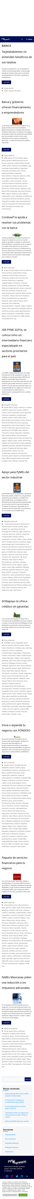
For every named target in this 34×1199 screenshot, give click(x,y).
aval (12, 529)
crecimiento (11, 655)
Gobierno (23, 176)
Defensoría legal (7, 288)
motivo (16, 691)
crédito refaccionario (20, 418)
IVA (10, 557)
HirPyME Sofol (11, 552)
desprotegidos (16, 783)
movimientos (23, 943)
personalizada (22, 696)
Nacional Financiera (24, 191)
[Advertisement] (17, 18)
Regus (24, 1059)
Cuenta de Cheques (19, 918)
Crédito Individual (8, 658)
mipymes (17, 306)
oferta (4, 948)
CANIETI (25, 410)
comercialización (7, 778)
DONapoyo (12, 663)
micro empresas (14, 303)
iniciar (12, 181)
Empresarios (9, 1152)
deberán (27, 658)
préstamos (25, 699)
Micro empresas (9, 268)
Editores (19, 1169)
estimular (19, 788)
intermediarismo (21, 808)
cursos (9, 783)
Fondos (8, 549)
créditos (16, 658)
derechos (16, 288)
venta (27, 963)
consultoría (5, 1036)
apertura (9, 908)
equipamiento (6, 425)
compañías (19, 280)
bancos (4, 648)
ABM (5, 158)
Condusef (24, 283)
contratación (6, 539)
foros (8, 798)
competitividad (18, 163)
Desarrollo (12, 661)
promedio (12, 953)
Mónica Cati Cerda (14, 1054)
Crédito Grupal (26, 655)
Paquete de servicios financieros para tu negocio (14, 863)
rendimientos (16, 956)
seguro (4, 316)
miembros (16, 562)
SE (18, 580)
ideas (3, 178)
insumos (12, 808)
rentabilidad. (19, 314)
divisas (18, 920)
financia (9, 793)
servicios (23, 582)
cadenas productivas (13, 773)
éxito (19, 171)
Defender (26, 286)
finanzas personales (8, 293)
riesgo (15, 841)
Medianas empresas (11, 1147)
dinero (9, 166)
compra (28, 913)
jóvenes (16, 189)
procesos (19, 951)
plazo (3, 572)
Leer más (6, 82)
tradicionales (6, 714)
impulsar (17, 671)
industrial (11, 554)
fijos (3, 668)
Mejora (15, 816)
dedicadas (5, 661)
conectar (26, 163)
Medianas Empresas (10, 1029)
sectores (26, 841)
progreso (22, 834)
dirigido (9, 542)
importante (10, 671)
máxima (9, 678)
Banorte (9, 161)
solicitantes (16, 844)
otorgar (15, 829)
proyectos (19, 836)
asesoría (22, 270)
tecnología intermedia (12, 206)
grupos (14, 668)
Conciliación (16, 283)
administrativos (23, 905)
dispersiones (11, 920)
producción (5, 701)
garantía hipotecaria (22, 428)
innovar (24, 181)
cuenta (10, 918)
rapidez (9, 956)
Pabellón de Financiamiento (11, 443)
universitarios (6, 209)
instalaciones (23, 806)
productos (5, 953)
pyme (18, 201)
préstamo (19, 699)
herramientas (6, 803)
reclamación (11, 314)
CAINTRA (5, 410)
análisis (18, 768)
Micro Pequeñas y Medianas (11, 821)
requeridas (14, 706)
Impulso (22, 178)
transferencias (13, 963)
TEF (3, 963)
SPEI (6, 961)
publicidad (28, 1056)
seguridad (9, 958)
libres (22, 933)
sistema (22, 709)
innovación (17, 181)
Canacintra (12, 410)
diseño (29, 661)
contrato (19, 286)
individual (25, 803)
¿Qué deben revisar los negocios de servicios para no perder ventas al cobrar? (16, 1115)
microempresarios (8, 306)
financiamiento (7, 176)
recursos (4, 204)
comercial (12, 534)
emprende (5, 168)
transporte (13, 846)
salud (29, 1062)
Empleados (12, 923)
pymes (4, 314)
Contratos (25, 780)
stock (11, 961)
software (15, 461)
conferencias (12, 286)
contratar (27, 915)
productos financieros (23, 701)
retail (24, 1062)
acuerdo (11, 270)
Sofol (10, 461)
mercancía (27, 816)
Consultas (20, 915)
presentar (12, 699)
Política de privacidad (11, 1166)
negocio (8, 194)
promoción (5, 836)
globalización (6, 430)
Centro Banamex (25, 413)
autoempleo (22, 770)
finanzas (4, 1041)
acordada (7, 643)
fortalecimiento (16, 798)
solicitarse (13, 588)
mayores (15, 678)
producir (27, 199)
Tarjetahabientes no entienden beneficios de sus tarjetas (17, 57)
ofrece (25, 694)
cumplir (24, 539)
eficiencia (15, 166)
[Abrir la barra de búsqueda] (22, 39)
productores (14, 834)
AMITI (11, 407)
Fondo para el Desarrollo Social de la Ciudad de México (16, 795)
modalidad (5, 691)
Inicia (3, 806)
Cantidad (17, 648)
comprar (4, 780)
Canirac (4, 413)
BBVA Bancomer (17, 161)
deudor (30, 539)
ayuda (15, 273)
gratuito (21, 925)
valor (18, 846)
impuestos (17, 928)
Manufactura (19, 1044)
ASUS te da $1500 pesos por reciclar (17, 1121)
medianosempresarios (9, 1049)
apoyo (25, 158)
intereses (5, 557)
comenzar (10, 163)
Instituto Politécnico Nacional (11, 183)
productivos (5, 834)
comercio (12, 650)
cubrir (22, 658)
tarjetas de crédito (15, 91)
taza (22, 711)
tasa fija (21, 461)
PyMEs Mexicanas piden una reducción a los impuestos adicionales (16, 982)
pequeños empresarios (23, 446)
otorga (29, 694)
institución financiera (22, 296)
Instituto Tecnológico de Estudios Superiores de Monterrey (15, 186)
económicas (5, 785)
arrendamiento (7, 770)
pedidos (24, 829)
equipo (29, 542)
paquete (22, 948)
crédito (4, 166)
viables (23, 846)
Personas (5, 699)
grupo (10, 801)
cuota (28, 918)
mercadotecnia (6, 1051)
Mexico (4, 191)
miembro (17, 824)
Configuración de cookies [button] (10, 1195)
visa (3, 966)
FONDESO (23, 793)
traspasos (21, 963)
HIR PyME (14, 430)
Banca (6, 91)
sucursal (17, 711)
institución (5, 808)
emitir (25, 663)
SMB (3, 206)
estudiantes (13, 171)
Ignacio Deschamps (12, 178)
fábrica (23, 171)
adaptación (5, 768)
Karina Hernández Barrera (10, 298)
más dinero (23, 298)
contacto (21, 537)
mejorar (15, 301)
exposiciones (25, 790)
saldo (3, 958)
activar (10, 158)
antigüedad (19, 643)
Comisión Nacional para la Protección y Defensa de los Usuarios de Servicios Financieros (15, 277)
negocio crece (11, 826)
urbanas (13, 714)
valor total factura (15, 590)
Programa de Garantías (15, 448)
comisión (18, 534)
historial (19, 552)
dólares (23, 920)
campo (22, 773)
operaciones (27, 441)
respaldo (29, 706)
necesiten (22, 691)
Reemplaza (25, 704)
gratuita (18, 293)
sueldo (22, 961)
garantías (28, 549)
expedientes (16, 790)
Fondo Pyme (11, 428)
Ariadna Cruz (22, 407)
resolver (27, 314)
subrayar (11, 711)
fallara (23, 666)
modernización (13, 438)
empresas (5, 171)
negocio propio (17, 194)
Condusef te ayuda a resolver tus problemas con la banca (16, 222)
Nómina (20, 946)
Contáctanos (8, 1171)
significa (16, 709)
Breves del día (8, 88)
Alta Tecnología (18, 158)
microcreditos (25, 821)
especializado (6, 544)
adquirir (12, 768)
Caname (19, 410)
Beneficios (10, 648)
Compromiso (26, 653)
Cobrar (24, 273)
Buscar (27, 1079)
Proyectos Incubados (8, 201)
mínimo (4, 943)
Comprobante (16, 653)
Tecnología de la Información (21, 1064)
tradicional (5, 590)
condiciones (11, 780)
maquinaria (15, 557)
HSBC (28, 176)
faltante (28, 666)
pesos (27, 570)
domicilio (5, 663)
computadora (6, 915)
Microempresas (12, 191)
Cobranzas (18, 910)
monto (14, 565)
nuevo (13, 196)
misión (29, 689)
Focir (27, 544)
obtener (19, 694)
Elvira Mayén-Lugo (25, 166)
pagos (8, 696)
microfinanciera (7, 689)
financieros (16, 793)
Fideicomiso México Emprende (11, 173)
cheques (12, 910)
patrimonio (15, 308)
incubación (5, 181)
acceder (6, 765)
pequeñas (19, 196)
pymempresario (25, 201)
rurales (4, 709)
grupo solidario (18, 801)
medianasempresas (15, 1046)
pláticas (29, 308)
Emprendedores (9, 156)
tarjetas (27, 961)
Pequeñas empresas (10, 405)
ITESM (11, 189)
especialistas (11, 788)
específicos (12, 666)
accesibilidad (8, 905)
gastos (4, 552)
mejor (29, 189)
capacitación (6, 775)
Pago (22, 443)
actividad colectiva (20, 765)
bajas (18, 908)
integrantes (27, 673)
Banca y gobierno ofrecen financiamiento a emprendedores (16, 107)
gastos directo (26, 798)
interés (4, 676)
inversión (24, 930)
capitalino (14, 775)
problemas (5, 311)
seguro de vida (18, 958)
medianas (23, 189)
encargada (27, 785)
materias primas (23, 813)
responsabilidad (7, 841)
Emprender (23, 168)
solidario (4, 711)
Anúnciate (13, 1169)
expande (8, 790)
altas (3, 908)
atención (17, 645)
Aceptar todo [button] (23, 1195)
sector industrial (14, 456)
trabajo (25, 844)
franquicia (15, 176)
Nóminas (5, 829)
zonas (19, 714)
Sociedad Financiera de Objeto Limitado (15, 585)
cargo (23, 648)
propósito (12, 836)
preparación (13, 831)
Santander (11, 204)
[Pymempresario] (5, 39)
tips (22, 206)
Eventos (25, 788)
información (6, 673)
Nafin (3, 194)
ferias (4, 793)
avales (22, 645)
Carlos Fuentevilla (13, 413)
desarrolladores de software (11, 420)
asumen (10, 645)
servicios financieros (13, 316)
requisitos (14, 453)
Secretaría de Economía (23, 204)
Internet (4, 811)
